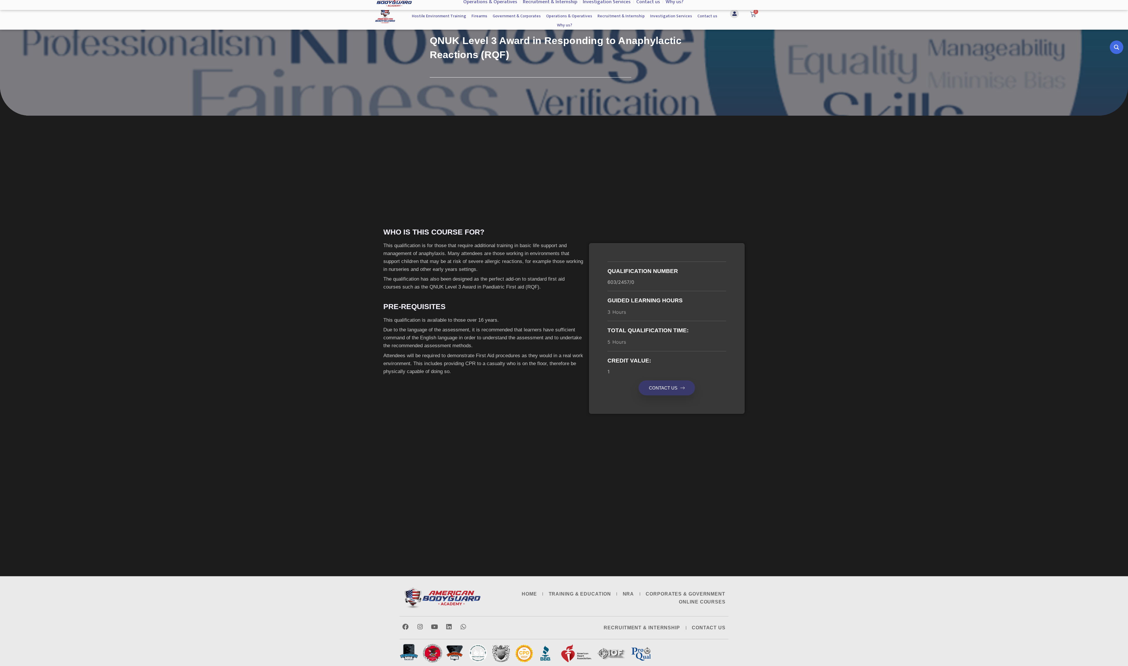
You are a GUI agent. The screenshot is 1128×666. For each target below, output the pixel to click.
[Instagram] (420, 627)
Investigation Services (671, 16)
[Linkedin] (449, 627)
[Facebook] (405, 627)
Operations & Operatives (569, 16)
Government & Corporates (517, 16)
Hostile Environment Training (439, 16)
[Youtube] (434, 627)
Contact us (707, 16)
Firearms (479, 16)
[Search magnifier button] (1116, 47)
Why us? (564, 25)
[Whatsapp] (463, 627)
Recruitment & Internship (621, 16)
